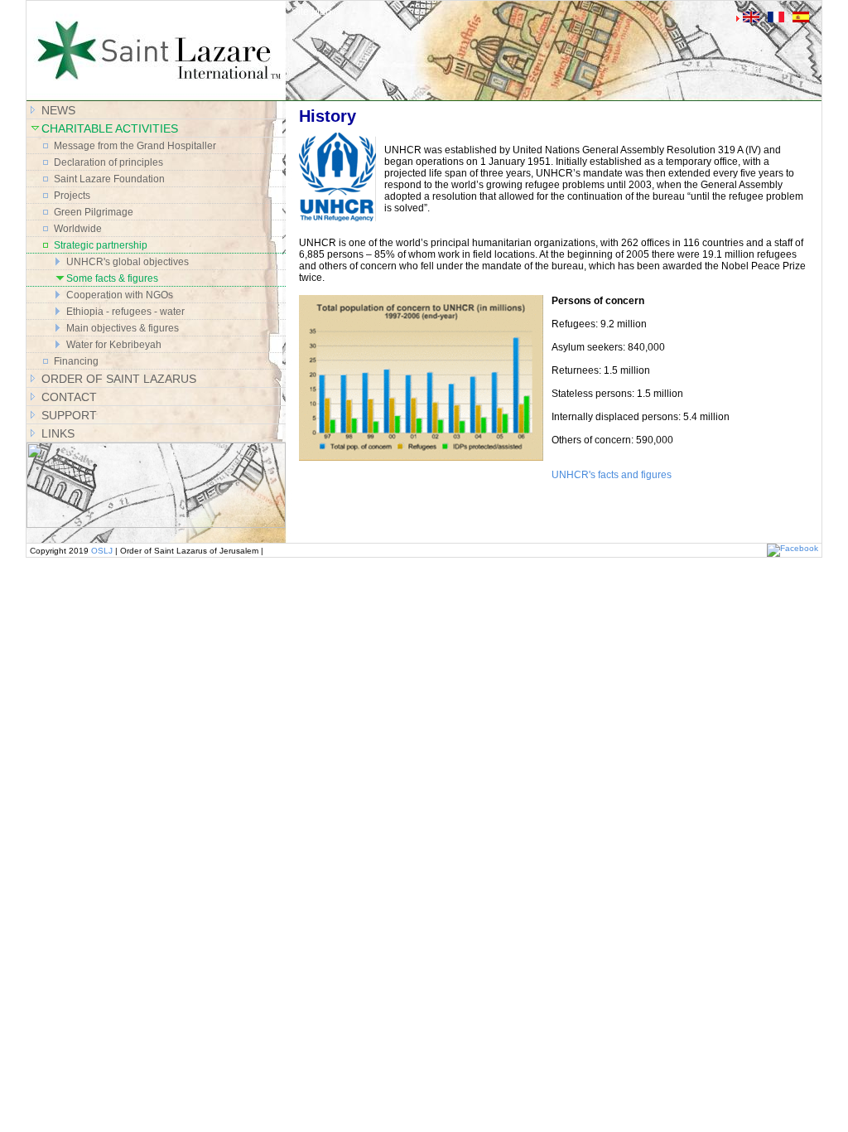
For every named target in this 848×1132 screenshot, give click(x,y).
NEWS (58, 110)
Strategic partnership (100, 245)
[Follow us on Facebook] (792, 548)
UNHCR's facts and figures (612, 475)
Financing (76, 361)
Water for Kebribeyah (113, 345)
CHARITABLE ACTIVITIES (109, 128)
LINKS (58, 433)
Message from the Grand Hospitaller (135, 146)
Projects (72, 195)
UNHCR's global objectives (127, 262)
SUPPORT (69, 415)
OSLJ (102, 550)
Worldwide (78, 229)
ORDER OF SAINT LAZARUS (118, 378)
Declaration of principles (108, 162)
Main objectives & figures (122, 328)
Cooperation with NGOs (119, 295)
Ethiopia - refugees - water (125, 311)
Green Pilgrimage (93, 212)
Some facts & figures (112, 278)
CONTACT (69, 397)
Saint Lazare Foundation (109, 179)
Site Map (311, 11)
